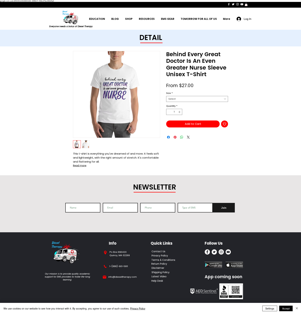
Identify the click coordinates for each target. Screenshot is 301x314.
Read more (79, 165)
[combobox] (197, 99)
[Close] (297, 308)
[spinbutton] (174, 112)
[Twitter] (233, 4)
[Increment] (180, 112)
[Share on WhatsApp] (182, 137)
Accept (286, 308)
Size (169, 93)
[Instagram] (237, 4)
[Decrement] (169, 112)
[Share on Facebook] (168, 137)
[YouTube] (242, 4)
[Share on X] (188, 137)
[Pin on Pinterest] (175, 137)
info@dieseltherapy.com (122, 277)
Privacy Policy (137, 308)
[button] (246, 4)
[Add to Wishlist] (224, 123)
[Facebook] (228, 4)
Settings (269, 308)
